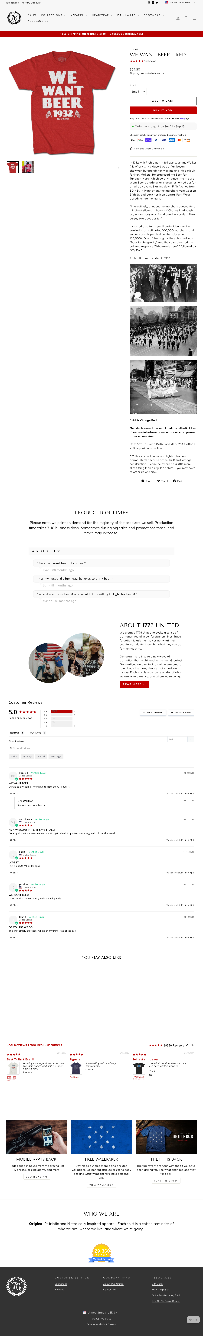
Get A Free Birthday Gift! (166, 1295)
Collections (52, 15)
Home (133, 49)
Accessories (38, 20)
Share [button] (16, 793)
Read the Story (166, 1181)
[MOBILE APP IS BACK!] (36, 1137)
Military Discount (31, 2)
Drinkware (127, 15)
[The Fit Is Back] (166, 1137)
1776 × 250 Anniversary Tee (11, 1079)
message (56, 756)
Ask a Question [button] (154, 712)
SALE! (32, 15)
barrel (41, 756)
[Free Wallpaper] (101, 1137)
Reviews (59, 1289)
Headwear (101, 15)
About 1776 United (113, 1283)
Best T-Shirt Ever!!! (20, 1059)
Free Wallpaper (160, 1289)
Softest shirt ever (145, 1059)
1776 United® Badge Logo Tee (138, 1078)
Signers (75, 1059)
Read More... (134, 684)
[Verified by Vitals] (37, 1313)
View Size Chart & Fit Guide (149, 148)
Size (133, 85)
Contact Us (109, 1289)
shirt (14, 756)
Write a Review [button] (183, 712)
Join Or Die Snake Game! (166, 1301)
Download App (37, 1177)
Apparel (77, 15)
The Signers (74, 1077)
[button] (187, 793)
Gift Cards (158, 1283)
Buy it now (163, 110)
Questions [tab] (35, 732)
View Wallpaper (101, 1185)
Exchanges (12, 2)
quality (27, 756)
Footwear (153, 15)
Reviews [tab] (14, 732)
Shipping (134, 73)
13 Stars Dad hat (30, 1308)
